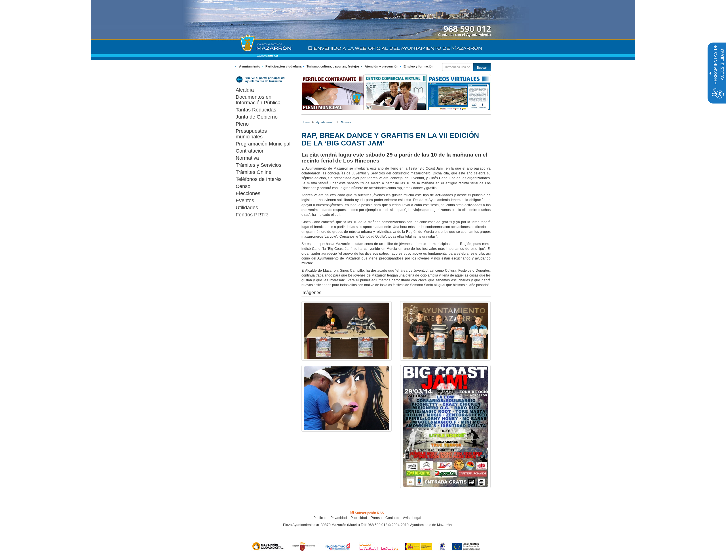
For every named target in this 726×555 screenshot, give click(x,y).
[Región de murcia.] (442, 547)
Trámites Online (253, 172)
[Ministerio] (419, 547)
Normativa (247, 158)
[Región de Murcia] (304, 547)
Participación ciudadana (283, 66)
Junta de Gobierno (257, 117)
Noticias (346, 122)
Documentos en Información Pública (258, 99)
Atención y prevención (381, 66)
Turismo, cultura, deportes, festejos (333, 66)
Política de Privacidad (330, 518)
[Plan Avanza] (378, 547)
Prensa (376, 518)
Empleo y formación (419, 66)
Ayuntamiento (249, 66)
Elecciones (248, 193)
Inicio (306, 122)
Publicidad (359, 518)
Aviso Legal (412, 518)
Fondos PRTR (252, 215)
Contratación (250, 151)
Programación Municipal (263, 144)
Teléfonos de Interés (259, 179)
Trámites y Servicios (258, 165)
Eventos (245, 200)
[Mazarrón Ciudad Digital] (269, 547)
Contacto (392, 518)
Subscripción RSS (369, 513)
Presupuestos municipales (251, 134)
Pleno (242, 124)
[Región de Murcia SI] (337, 547)
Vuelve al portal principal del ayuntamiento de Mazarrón (265, 79)
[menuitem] (248, 66)
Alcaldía (245, 90)
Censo (243, 186)
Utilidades (247, 207)
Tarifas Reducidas (256, 110)
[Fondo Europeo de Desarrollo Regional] (467, 547)
